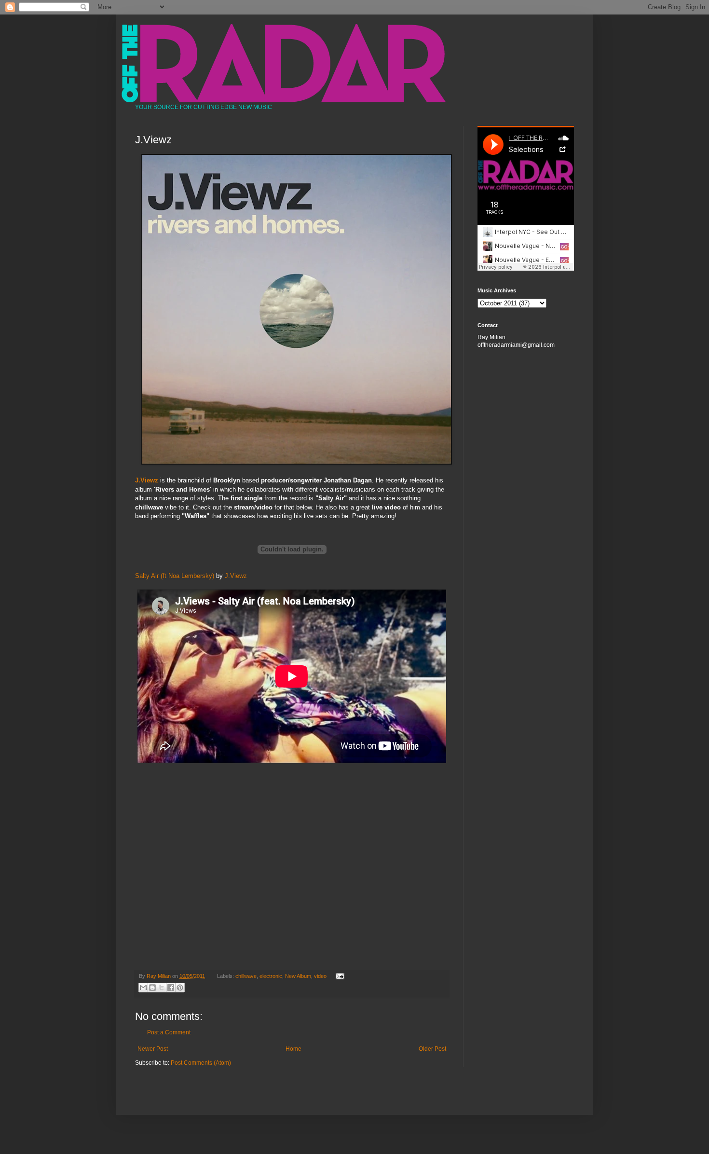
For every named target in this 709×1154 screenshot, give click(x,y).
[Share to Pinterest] (180, 987)
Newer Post (152, 1048)
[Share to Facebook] (171, 987)
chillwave (246, 976)
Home (293, 1048)
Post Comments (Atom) (201, 1062)
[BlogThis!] (152, 987)
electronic (270, 976)
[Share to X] (161, 987)
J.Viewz (236, 575)
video (320, 976)
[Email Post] (338, 976)
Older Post (432, 1048)
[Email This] (143, 987)
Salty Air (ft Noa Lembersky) (174, 575)
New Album (298, 976)
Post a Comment (169, 1032)
